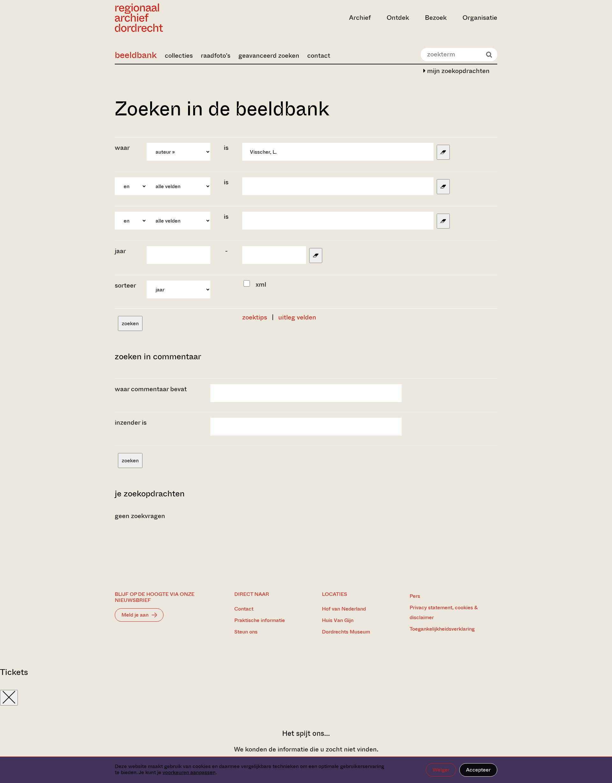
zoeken (130, 323)
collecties (179, 55)
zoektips (254, 317)
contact (318, 55)
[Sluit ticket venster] (9, 698)
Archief (360, 17)
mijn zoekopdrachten (458, 71)
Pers (415, 596)
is (226, 147)
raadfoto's (215, 55)
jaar (120, 251)
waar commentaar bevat (151, 389)
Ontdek (398, 17)
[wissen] (443, 152)
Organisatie (480, 17)
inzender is (131, 422)
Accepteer (478, 769)
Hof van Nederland (344, 608)
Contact (243, 608)
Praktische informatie (259, 620)
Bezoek (436, 17)
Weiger (441, 769)
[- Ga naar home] (172, 18)
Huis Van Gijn (337, 620)
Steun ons (246, 631)
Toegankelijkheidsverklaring (442, 629)
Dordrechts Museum (346, 631)
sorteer (125, 285)
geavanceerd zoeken (268, 55)
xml (261, 284)
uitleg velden (297, 317)
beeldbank (136, 55)
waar (123, 147)
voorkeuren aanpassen (189, 772)
